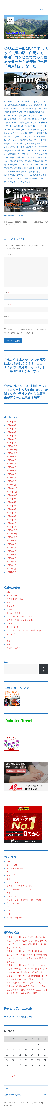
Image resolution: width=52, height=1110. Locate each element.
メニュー (43, 9)
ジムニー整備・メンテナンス (20, 620)
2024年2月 (12, 523)
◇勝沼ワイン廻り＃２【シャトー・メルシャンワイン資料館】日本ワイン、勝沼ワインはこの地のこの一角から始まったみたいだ (27, 968)
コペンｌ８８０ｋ (15, 613)
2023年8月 (12, 544)
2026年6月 (12, 425)
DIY (8, 592)
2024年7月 (12, 505)
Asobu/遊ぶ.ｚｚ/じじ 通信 (14, 1103)
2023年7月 (11, 547)
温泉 (9, 641)
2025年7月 (11, 463)
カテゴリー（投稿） (13, 1094)
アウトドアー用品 (15, 599)
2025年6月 (12, 467)
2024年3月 (12, 519)
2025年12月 (12, 446)
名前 (6, 292)
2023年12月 (12, 530)
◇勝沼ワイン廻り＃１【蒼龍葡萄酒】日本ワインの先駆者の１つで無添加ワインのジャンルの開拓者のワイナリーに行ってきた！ (27, 979)
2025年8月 (12, 460)
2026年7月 (12, 421)
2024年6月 (12, 509)
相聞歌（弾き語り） (16, 648)
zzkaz (10, 222)
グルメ (10, 609)
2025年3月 (11, 477)
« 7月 (12, 1076)
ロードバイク (13, 627)
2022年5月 (12, 561)
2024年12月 (12, 488)
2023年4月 (12, 558)
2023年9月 (12, 540)
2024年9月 (12, 498)
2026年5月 (12, 428)
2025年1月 (11, 484)
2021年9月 (11, 572)
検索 (6, 662)
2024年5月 (12, 512)
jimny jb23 (33, 222)
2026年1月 (11, 442)
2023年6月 (12, 551)
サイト (6, 317)
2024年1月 (11, 526)
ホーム (7, 1088)
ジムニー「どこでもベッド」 (20, 616)
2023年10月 (12, 537)
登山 (9, 644)
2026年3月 (12, 435)
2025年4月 (12, 474)
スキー (10, 623)
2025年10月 (12, 453)
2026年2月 (12, 439)
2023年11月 (12, 533)
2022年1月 (11, 568)
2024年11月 (12, 491)
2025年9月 (12, 456)
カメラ (10, 602)
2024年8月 (12, 502)
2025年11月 (12, 449)
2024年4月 (12, 516)
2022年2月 (12, 565)
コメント (8, 254)
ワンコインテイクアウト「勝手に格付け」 (26, 630)
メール (7, 304)
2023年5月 (11, 554)
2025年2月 (11, 481)
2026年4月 (12, 432)
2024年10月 (12, 495)
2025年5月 (11, 470)
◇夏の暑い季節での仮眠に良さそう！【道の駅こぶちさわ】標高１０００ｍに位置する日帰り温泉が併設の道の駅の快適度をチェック (27, 989)
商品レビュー (13, 634)
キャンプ (11, 606)
